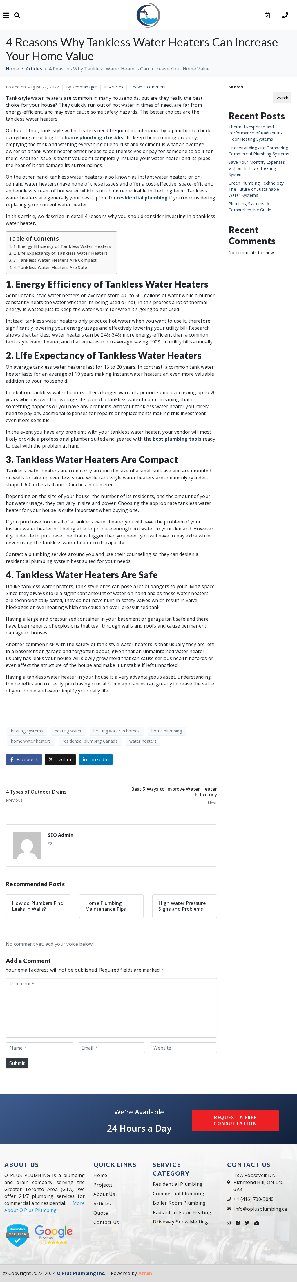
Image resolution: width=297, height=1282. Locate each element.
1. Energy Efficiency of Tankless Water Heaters (62, 246)
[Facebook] (237, 1223)
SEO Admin (61, 835)
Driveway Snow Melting (180, 1222)
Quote (100, 1213)
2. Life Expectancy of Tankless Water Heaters (60, 253)
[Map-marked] (256, 1223)
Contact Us (106, 1222)
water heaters (143, 741)
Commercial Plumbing (178, 1193)
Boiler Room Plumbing (179, 1203)
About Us (104, 1194)
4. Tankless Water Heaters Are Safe (50, 267)
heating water (68, 731)
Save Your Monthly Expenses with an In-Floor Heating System (257, 168)
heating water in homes (116, 731)
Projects (103, 1185)
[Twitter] (247, 1223)
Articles (116, 87)
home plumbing (166, 731)
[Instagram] (228, 1223)
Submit (17, 1063)
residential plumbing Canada (90, 741)
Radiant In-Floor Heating (182, 1212)
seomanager (85, 87)
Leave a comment (148, 87)
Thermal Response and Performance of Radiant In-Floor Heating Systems (255, 133)
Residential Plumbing (178, 1184)
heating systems (27, 731)
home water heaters (31, 741)
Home (100, 1175)
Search (236, 87)
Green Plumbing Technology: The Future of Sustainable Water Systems (257, 189)
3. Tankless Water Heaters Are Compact (55, 260)
